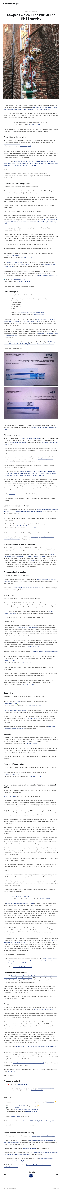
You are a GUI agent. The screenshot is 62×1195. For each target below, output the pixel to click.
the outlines (14, 262)
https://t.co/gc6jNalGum (23, 312)
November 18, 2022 (38, 314)
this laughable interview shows (43, 1009)
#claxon (18, 701)
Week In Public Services (29, 1148)
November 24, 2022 (24, 281)
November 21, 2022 (35, 124)
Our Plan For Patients (34, 718)
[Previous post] (5, 1174)
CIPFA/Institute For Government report (25, 627)
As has (10, 796)
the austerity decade (23, 264)
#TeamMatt (18, 1109)
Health (33, 560)
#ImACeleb (16, 1108)
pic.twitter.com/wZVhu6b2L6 (12, 255)
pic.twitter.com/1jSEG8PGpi (12, 774)
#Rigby (40, 275)
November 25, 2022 (33, 646)
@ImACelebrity (50, 1102)
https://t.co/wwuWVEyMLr (50, 275)
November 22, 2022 (31, 527)
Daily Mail (21, 438)
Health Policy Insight (11, 3)
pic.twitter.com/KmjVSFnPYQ (38, 312)
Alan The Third (15, 1116)
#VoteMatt (22, 1106)
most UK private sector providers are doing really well (28, 1063)
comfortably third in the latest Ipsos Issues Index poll (29, 587)
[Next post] (57, 1174)
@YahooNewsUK (23, 1084)
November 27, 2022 (26, 257)
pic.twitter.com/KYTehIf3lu (18, 279)
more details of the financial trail (22, 967)
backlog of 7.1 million (44, 333)
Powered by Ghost (55, 1188)
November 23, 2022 (37, 1090)
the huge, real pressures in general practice (45, 651)
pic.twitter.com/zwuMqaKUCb (20, 896)
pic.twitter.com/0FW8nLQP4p (30, 1109)
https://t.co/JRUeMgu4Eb (20, 526)
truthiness (12, 494)
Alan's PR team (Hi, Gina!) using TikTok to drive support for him (39, 1121)
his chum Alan (12, 1071)
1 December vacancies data (32, 321)
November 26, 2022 (31, 1111)
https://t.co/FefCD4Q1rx (10, 660)
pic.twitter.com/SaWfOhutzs (46, 1088)
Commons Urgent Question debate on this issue (20, 903)
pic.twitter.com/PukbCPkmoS (12, 144)
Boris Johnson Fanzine (33, 438)
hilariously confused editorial (18, 442)
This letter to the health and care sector (15, 710)
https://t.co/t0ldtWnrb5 (10, 703)
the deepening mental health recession (43, 1136)
